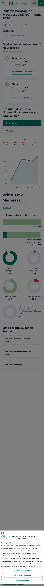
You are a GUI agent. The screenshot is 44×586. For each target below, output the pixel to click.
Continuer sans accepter (22, 570)
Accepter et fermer (22, 581)
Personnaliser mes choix (22, 575)
